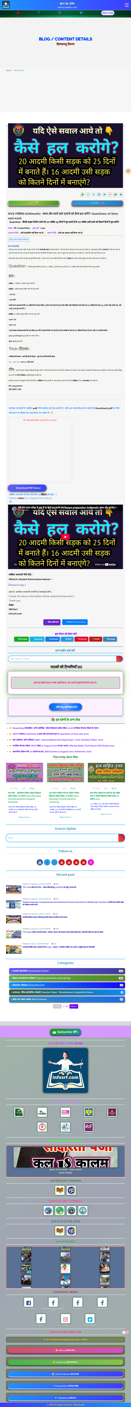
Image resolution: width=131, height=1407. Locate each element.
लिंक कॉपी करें (52, 622)
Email (97, 639)
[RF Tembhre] (60, 1210)
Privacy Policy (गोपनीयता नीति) (66, 1386)
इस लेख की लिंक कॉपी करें (19, 240)
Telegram (38, 639)
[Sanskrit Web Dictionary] (71, 1190)
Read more (24, 817)
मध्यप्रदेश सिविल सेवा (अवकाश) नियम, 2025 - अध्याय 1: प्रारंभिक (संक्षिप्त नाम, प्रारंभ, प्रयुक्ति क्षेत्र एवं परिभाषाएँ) (59, 947)
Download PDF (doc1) (28, 488)
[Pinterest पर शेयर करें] (109, 194)
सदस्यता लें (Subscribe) (76, 622)
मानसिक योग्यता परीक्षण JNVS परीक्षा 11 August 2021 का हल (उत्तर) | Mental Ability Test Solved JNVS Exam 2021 (63, 745)
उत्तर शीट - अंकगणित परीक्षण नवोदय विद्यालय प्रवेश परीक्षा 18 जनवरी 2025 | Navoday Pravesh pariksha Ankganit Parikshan (24, 797)
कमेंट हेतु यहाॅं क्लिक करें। (66, 707)
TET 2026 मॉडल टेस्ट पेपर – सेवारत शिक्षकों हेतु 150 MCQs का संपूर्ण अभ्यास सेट (49, 887)
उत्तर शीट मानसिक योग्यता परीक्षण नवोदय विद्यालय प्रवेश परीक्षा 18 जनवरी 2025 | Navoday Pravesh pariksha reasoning (64, 797)
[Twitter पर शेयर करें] (104, 194)
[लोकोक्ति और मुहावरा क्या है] (65, 1157)
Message (111, 639)
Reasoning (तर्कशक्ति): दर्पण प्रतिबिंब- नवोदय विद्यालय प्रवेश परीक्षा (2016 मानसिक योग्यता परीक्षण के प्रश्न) (55, 728)
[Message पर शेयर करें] (120, 194)
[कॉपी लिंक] (82, 194)
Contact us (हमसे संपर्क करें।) (67, 1362)
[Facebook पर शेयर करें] (98, 194)
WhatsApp (22, 639)
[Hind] (83, 1210)
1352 (33, 788)
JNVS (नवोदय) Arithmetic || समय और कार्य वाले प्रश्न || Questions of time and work (50, 734)
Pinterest (82, 639)
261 (57, 899)
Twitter (68, 639)
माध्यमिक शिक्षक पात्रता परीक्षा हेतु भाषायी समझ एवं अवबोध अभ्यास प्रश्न (45, 917)
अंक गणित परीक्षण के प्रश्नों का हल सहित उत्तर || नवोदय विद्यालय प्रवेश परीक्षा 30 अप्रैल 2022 (105, 796)
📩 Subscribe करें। (65, 1032)
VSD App (94, 203)
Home (8, 70)
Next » (74, 1006)
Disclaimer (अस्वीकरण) (67, 1398)
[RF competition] (48, 1210)
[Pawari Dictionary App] (60, 1231)
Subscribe (107, 13)
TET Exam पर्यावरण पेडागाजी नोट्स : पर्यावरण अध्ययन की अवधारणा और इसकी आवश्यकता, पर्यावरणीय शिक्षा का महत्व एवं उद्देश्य (63, 932)
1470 (73, 788)
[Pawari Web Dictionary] (60, 1190)
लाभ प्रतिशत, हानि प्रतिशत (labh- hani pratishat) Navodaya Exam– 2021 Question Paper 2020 (57, 740)
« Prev (57, 1006)
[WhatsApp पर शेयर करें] (87, 194)
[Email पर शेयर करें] (115, 194)
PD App (31, 203)
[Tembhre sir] (71, 1210)
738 (57, 929)
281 (56, 914)
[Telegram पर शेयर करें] (93, 194)
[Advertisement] (65, 92)
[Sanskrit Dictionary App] (71, 1231)
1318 (114, 788)
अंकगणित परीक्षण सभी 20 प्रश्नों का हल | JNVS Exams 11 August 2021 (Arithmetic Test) (51, 751)
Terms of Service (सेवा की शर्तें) (67, 1374)
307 (54, 944)
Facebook (53, 639)
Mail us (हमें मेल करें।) (67, 1350)
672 (57, 884)
